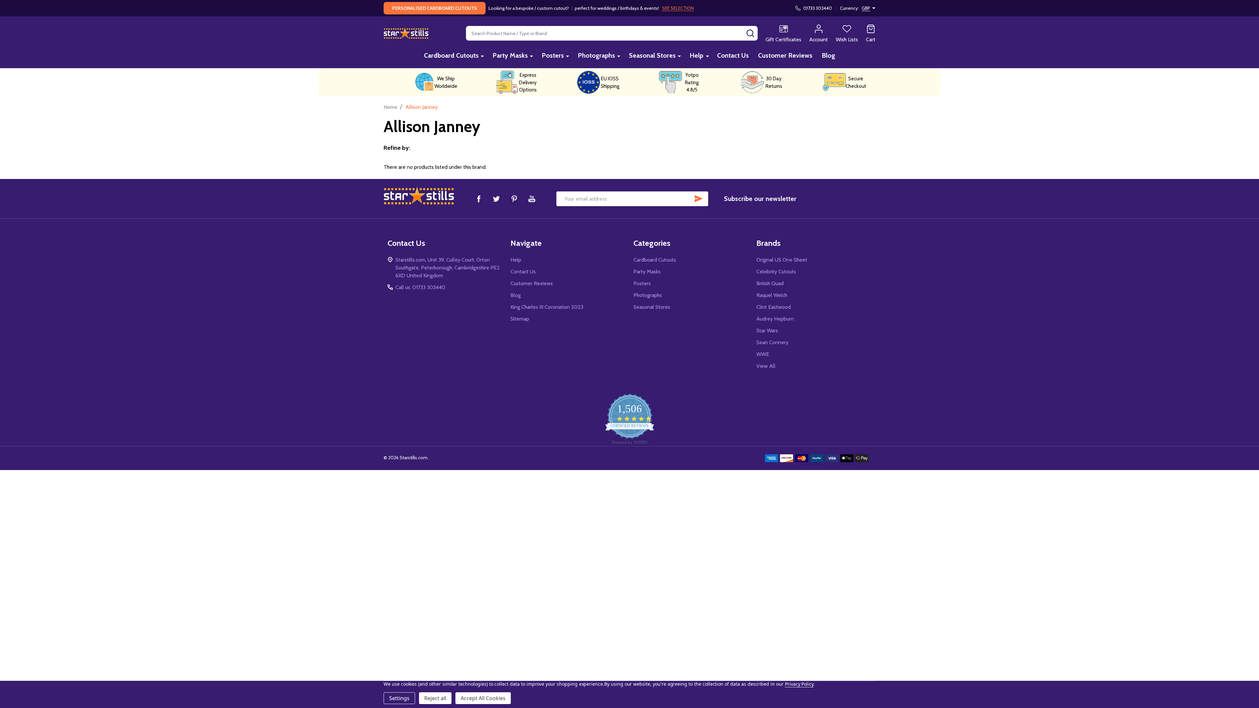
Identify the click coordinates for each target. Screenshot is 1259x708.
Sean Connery (772, 342)
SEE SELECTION (678, 8)
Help (696, 55)
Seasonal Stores (652, 55)
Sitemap (519, 319)
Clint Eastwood (773, 307)
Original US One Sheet (781, 260)
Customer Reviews (785, 55)
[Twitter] (496, 199)
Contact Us (733, 55)
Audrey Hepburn (775, 319)
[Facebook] (479, 199)
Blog (828, 55)
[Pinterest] (514, 199)
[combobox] (612, 33)
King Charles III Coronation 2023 (546, 307)
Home (390, 107)
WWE (762, 354)
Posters (553, 55)
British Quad (770, 283)
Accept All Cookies (483, 698)
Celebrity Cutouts (776, 271)
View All (765, 366)
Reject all (435, 698)
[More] (482, 56)
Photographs (596, 55)
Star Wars (767, 330)
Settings (399, 698)
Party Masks (510, 55)
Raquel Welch (771, 295)
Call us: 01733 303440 (420, 287)
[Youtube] (532, 199)
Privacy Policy (799, 684)
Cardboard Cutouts (451, 55)
